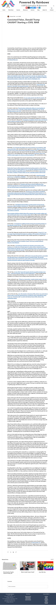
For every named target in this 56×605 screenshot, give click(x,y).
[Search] (53, 6)
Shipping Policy (28, 596)
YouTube (46, 596)
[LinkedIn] (39, 8)
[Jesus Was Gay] (45, 565)
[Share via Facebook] (7, 552)
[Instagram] (37, 8)
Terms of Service (28, 599)
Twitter (46, 600)
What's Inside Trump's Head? (27, 572)
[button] (52, 8)
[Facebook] (35, 8)
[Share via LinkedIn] (13, 552)
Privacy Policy (28, 598)
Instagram (46, 602)
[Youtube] (27, 8)
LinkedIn (46, 603)
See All (52, 559)
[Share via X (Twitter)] (10, 552)
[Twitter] (33, 8)
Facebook (46, 599)
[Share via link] (16, 552)
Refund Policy (28, 597)
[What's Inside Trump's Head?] (28, 565)
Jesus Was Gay (42, 572)
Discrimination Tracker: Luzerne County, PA (8, 572)
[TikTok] (29, 8)
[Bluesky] (31, 8)
